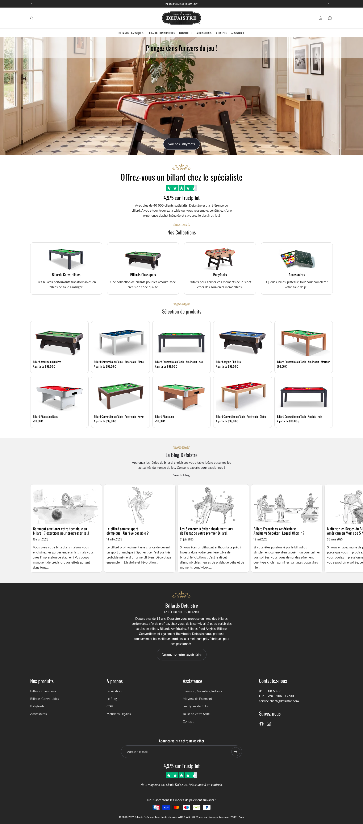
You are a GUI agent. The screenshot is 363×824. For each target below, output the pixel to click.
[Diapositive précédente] (6, 96)
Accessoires (38, 714)
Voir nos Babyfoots (181, 144)
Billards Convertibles (44, 698)
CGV (110, 706)
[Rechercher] (31, 18)
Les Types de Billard (196, 706)
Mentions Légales (119, 714)
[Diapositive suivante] (356, 96)
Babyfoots (37, 706)
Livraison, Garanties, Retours (202, 691)
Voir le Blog (181, 475)
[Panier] (329, 18)
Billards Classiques (43, 691)
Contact (188, 721)
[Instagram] (268, 723)
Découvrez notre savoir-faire (181, 654)
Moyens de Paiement (197, 698)
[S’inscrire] (235, 751)
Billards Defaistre (144, 817)
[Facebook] (261, 723)
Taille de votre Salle (196, 714)
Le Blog (112, 698)
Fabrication (114, 691)
